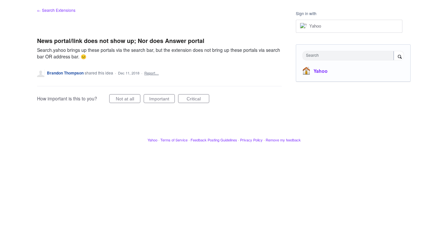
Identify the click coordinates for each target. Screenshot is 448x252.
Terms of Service (174, 139)
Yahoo (321, 71)
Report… (151, 72)
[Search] (399, 56)
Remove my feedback (283, 139)
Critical (198, 99)
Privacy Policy (251, 139)
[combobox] (350, 55)
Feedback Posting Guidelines (214, 139)
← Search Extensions (56, 10)
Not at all (128, 99)
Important (162, 99)
